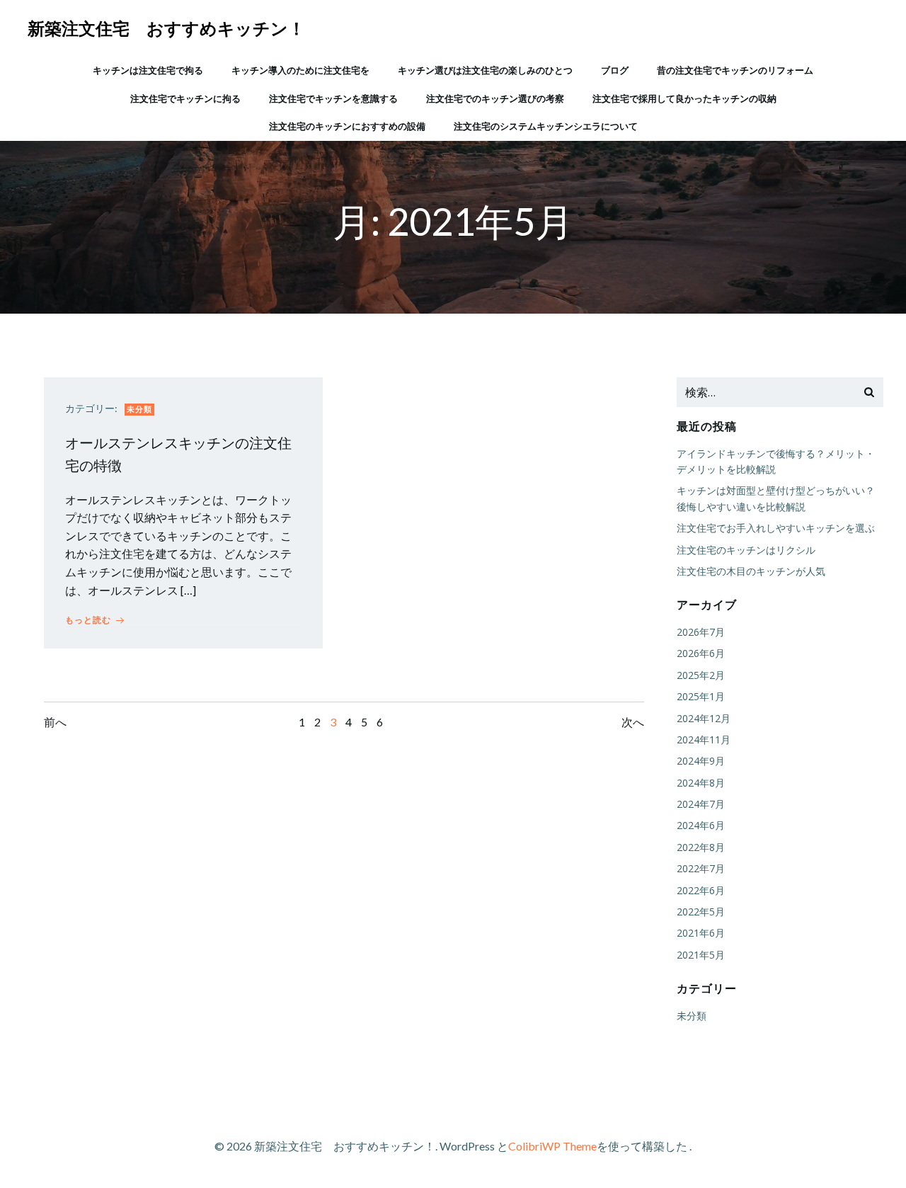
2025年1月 (701, 696)
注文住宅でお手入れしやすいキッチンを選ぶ (776, 528)
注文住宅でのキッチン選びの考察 (495, 98)
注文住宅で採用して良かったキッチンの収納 (684, 98)
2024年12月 (703, 718)
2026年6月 (701, 653)
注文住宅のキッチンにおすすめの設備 (347, 126)
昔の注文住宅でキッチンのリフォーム (735, 70)
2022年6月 (701, 890)
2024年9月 (701, 760)
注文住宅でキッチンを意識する (333, 98)
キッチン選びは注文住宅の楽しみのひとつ (485, 70)
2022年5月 (701, 911)
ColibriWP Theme (552, 1146)
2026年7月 (701, 632)
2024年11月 (703, 739)
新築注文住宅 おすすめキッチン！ (166, 28)
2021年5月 (701, 954)
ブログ (615, 70)
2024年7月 (701, 804)
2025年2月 (701, 675)
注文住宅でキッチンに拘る (185, 98)
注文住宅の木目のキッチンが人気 (751, 571)
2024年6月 (701, 825)
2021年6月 (701, 932)
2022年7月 (701, 868)
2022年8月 (701, 847)
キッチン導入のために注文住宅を (300, 70)
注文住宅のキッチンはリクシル (746, 549)
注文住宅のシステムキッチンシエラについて (546, 126)
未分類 (139, 408)
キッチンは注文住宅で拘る (148, 70)
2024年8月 (701, 782)
